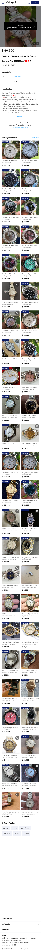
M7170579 (11, 65)
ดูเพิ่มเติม (35, 138)
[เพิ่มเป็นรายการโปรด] (17, 143)
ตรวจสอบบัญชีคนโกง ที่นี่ (20, 127)
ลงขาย (35, 3)
